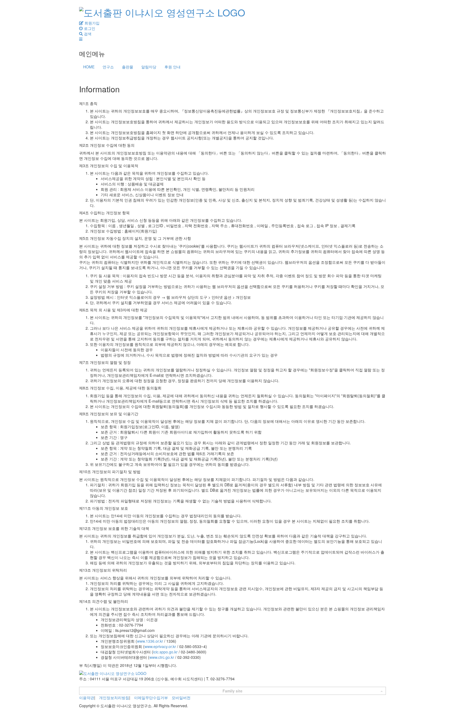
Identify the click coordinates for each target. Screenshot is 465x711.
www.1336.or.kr (150, 641)
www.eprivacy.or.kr (160, 646)
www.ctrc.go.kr (161, 657)
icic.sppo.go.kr (165, 651)
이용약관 (86, 697)
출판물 (127, 66)
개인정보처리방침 (114, 697)
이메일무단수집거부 (151, 697)
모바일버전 (181, 697)
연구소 (108, 66)
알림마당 (148, 66)
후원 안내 (172, 66)
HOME (88, 66)
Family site (232, 691)
